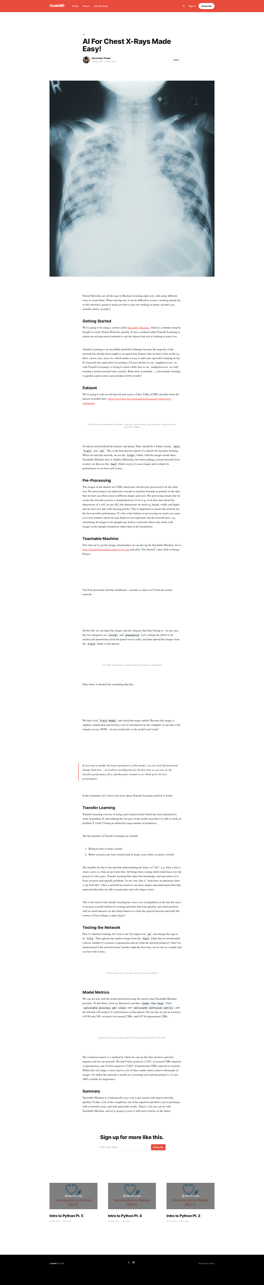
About (86, 6)
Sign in (192, 6)
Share (176, 60)
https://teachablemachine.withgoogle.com (105, 549)
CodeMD (57, 5)
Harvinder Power (101, 58)
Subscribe (206, 6)
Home (75, 6)
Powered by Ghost (206, 1263)
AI (83, 34)
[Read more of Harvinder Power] (86, 60)
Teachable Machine (138, 327)
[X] (129, 1262)
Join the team (101, 6)
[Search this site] (184, 6)
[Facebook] (134, 1262)
